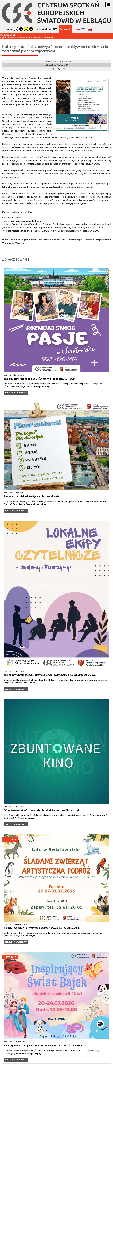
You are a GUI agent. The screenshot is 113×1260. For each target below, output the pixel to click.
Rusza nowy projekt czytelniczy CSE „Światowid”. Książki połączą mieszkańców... (50, 675)
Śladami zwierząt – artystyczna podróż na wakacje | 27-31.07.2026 (41, 928)
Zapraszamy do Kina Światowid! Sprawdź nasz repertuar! (27, 37)
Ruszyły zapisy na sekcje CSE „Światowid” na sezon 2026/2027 (39, 378)
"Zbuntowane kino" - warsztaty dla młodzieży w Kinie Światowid (41, 810)
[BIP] (90, 28)
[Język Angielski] (83, 29)
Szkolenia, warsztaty (56, 65)
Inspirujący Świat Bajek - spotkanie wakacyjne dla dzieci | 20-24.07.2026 (45, 1045)
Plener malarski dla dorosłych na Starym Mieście (32, 496)
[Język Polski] (78, 29)
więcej (45, 386)
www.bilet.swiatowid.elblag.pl (26, 220)
